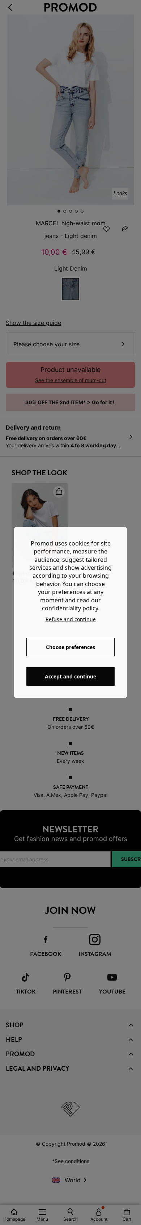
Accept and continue (70, 676)
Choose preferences (70, 647)
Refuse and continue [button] (71, 619)
